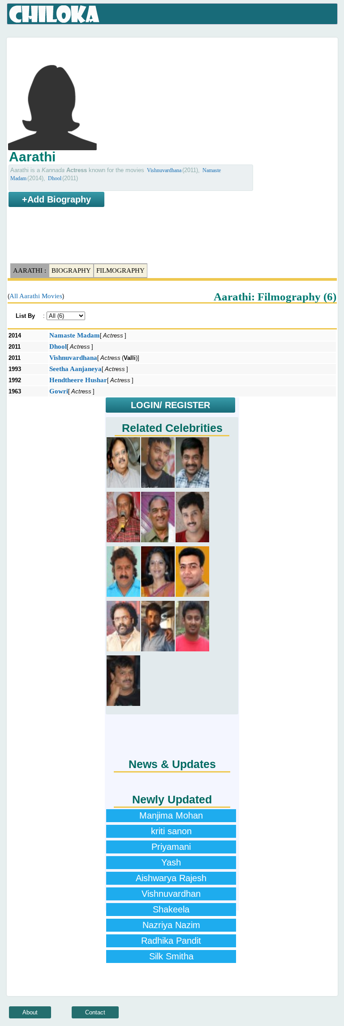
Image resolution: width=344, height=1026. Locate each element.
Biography (71, 270)
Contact (95, 1012)
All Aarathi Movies (35, 296)
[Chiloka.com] (54, 14)
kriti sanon (171, 831)
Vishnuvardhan (171, 894)
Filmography (120, 270)
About (30, 1012)
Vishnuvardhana (164, 170)
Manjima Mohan (171, 815)
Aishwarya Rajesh (171, 878)
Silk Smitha (171, 956)
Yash (171, 862)
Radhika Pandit (171, 941)
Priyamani (171, 847)
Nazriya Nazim (171, 925)
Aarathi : (29, 270)
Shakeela (171, 909)
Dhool (54, 178)
